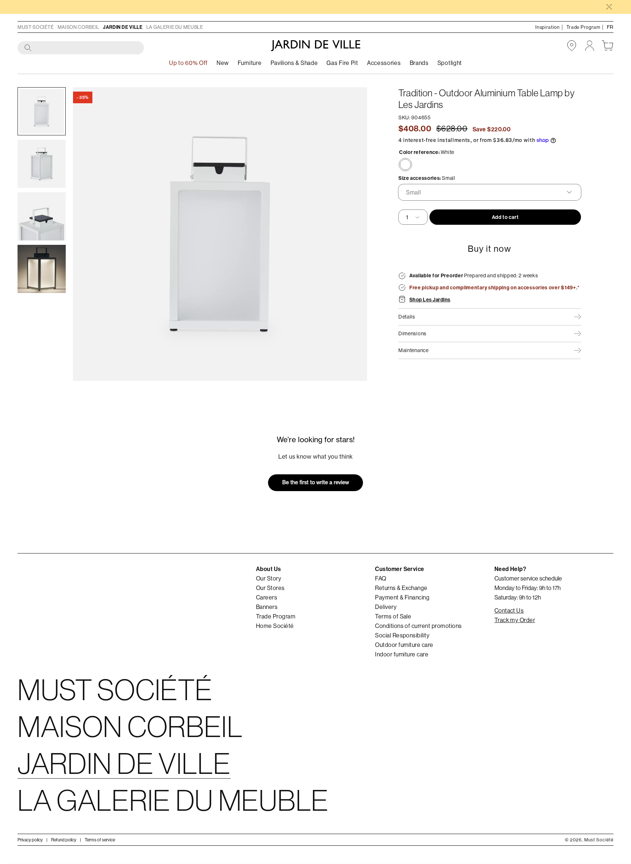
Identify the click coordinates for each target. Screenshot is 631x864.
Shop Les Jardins (430, 299)
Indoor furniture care (401, 654)
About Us (268, 568)
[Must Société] (315, 45)
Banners (267, 607)
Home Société (275, 626)
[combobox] (81, 48)
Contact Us (509, 610)
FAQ (380, 578)
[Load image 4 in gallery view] (42, 269)
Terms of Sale (393, 616)
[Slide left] (89, 234)
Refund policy (63, 839)
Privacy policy (30, 839)
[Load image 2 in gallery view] (42, 164)
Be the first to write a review (315, 482)
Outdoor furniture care (404, 645)
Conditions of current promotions (418, 626)
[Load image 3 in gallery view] (42, 216)
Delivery (386, 607)
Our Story (268, 578)
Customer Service (399, 568)
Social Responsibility (402, 635)
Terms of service (100, 839)
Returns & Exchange (401, 588)
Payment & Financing (402, 597)
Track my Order (514, 620)
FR (610, 27)
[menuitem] (223, 63)
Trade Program (275, 616)
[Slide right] (351, 234)
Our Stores (270, 588)
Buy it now (489, 248)
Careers (266, 597)
